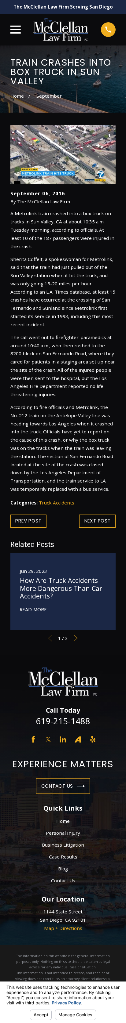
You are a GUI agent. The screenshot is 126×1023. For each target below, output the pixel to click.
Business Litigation (63, 845)
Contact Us (57, 786)
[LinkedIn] (63, 739)
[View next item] (75, 638)
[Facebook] (33, 739)
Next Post (97, 521)
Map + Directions (63, 928)
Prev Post (28, 521)
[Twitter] (48, 739)
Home (63, 821)
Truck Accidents (56, 503)
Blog (63, 869)
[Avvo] (78, 739)
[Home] (60, 29)
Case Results (63, 857)
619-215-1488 (63, 721)
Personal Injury (63, 833)
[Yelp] (93, 739)
